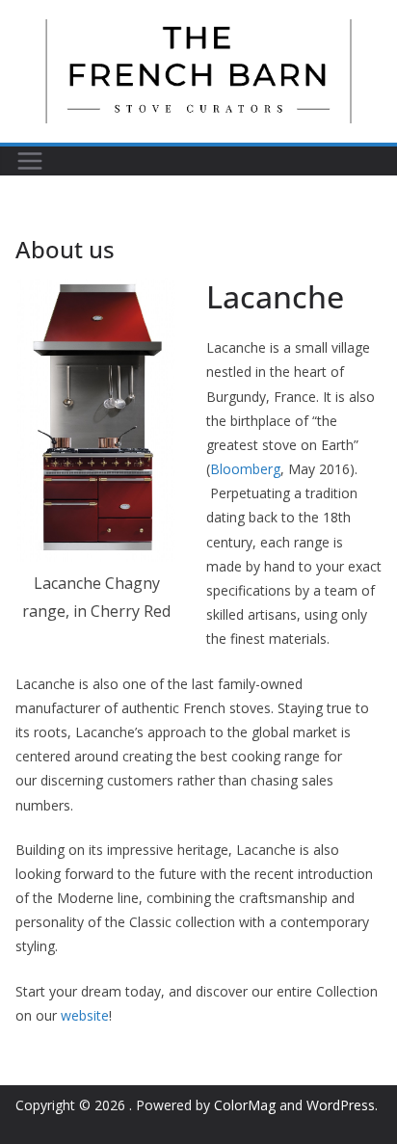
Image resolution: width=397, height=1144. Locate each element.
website (85, 1015)
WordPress (340, 1105)
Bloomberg (245, 469)
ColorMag (245, 1105)
